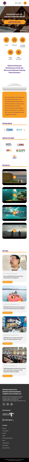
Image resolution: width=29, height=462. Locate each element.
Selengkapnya (7, 282)
